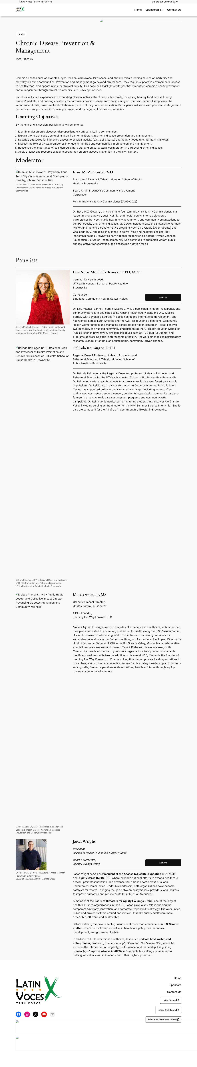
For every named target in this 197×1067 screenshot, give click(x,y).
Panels (21, 34)
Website (163, 297)
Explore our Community (164, 1)
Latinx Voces (25, 1)
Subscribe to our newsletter (162, 1019)
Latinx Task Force (43, 1)
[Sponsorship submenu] (162, 10)
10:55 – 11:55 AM (24, 59)
